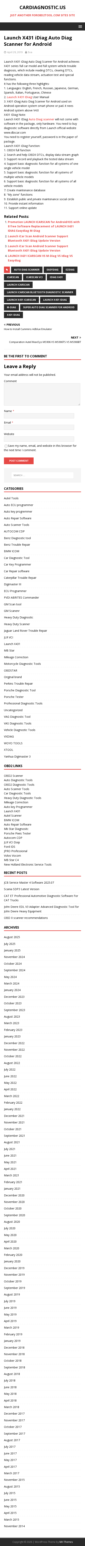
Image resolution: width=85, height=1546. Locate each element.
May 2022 (10, 1083)
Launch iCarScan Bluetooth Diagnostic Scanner (40, 292)
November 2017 (14, 1420)
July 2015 (9, 1493)
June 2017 (10, 1453)
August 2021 (12, 1142)
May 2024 (10, 977)
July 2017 (9, 1446)
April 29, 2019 (15, 52)
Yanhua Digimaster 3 (17, 756)
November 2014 (14, 1526)
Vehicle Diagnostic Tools (19, 730)
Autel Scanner (13, 815)
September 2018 (14, 1367)
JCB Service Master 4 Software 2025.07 (29, 882)
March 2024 (11, 983)
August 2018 (12, 1374)
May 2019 (10, 1314)
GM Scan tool (12, 604)
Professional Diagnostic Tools (23, 703)
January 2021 (12, 1188)
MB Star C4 (11, 860)
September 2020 (14, 1215)
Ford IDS (9, 847)
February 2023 (13, 1030)
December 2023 (14, 997)
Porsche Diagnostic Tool (20, 690)
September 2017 (14, 1433)
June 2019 (10, 1308)
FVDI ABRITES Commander (21, 597)
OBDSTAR (10, 670)
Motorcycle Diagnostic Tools (22, 664)
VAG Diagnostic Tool (17, 716)
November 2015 (14, 1480)
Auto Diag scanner (41, 119)
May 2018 (10, 1394)
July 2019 (9, 1301)
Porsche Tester (14, 697)
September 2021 (14, 1135)
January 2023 (12, 1036)
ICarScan (13, 277)
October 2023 (13, 1003)
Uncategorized (13, 710)
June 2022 (10, 1076)
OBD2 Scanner (13, 776)
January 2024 (12, 990)
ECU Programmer (15, 591)
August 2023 (12, 1016)
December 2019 (14, 1268)
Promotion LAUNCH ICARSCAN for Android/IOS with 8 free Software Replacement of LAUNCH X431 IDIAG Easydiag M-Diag (44, 226)
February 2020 (13, 1255)
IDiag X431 (56, 277)
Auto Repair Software (17, 518)
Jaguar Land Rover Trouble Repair (25, 630)
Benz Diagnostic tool (17, 538)
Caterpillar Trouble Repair (20, 578)
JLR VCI (8, 637)
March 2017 (11, 1473)
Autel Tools (11, 498)
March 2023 (11, 1023)
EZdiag (70, 269)
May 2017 (10, 1460)
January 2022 (12, 1109)
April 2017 (10, 1467)
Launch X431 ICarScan (21, 299)
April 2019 (10, 1321)
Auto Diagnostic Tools (18, 780)
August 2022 (12, 1063)
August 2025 (12, 937)
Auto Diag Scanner (27, 269)
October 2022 (13, 1056)
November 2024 (14, 957)
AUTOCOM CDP (14, 531)
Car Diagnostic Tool (16, 558)
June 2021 (10, 1155)
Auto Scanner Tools (16, 525)
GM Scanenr (12, 611)
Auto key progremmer (18, 511)
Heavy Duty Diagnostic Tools (22, 798)
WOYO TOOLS (13, 743)
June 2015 (10, 1500)
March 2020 (11, 1248)
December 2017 (14, 1413)
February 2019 (13, 1334)
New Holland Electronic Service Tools (28, 864)
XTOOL (8, 750)
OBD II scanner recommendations (26, 918)
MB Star (9, 650)
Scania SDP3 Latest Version (21, 889)
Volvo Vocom (12, 855)
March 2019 (11, 1327)
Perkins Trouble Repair (18, 683)
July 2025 (9, 944)
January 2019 (12, 1341)
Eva (30, 52)
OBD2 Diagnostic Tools (19, 784)
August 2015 (12, 1486)
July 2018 (9, 1380)
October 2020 (13, 1208)
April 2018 (10, 1400)
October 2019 (13, 1281)
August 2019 (12, 1294)
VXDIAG (9, 736)
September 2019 (14, 1288)
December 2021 (14, 1116)
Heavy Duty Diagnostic (18, 617)
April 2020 (10, 1241)
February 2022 (13, 1102)
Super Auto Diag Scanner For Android (49, 307)
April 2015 (10, 1513)
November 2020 (14, 1202)
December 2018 (14, 1347)
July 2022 (9, 1069)
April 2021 (10, 1169)
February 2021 (13, 1182)
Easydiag (53, 269)
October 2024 (13, 963)
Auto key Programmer (18, 807)
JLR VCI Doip (12, 842)
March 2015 (11, 1519)
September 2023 (14, 1010)
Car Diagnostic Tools (17, 793)
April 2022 (10, 1089)
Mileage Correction (16, 657)
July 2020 (9, 1228)
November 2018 (14, 1354)
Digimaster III (12, 584)
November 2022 (14, 1049)
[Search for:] (42, 475)
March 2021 (11, 1175)
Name (8, 411)
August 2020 (12, 1222)
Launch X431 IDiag (19, 97)
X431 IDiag (13, 315)
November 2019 (14, 1274)
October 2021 (13, 1129)
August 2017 (12, 1440)
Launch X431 (12, 644)
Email (8, 422)
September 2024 (14, 970)
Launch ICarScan (18, 284)
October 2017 (13, 1427)
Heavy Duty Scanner (17, 624)
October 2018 (13, 1360)
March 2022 (11, 1096)
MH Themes (66, 1542)
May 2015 (10, 1506)
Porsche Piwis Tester (17, 833)
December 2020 (14, 1195)
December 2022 (14, 1043)
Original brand (13, 677)
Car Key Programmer (17, 564)
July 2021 (9, 1149)
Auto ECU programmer (18, 505)
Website (9, 434)
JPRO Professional (15, 851)
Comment (10, 381)
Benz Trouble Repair (17, 544)
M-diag (11, 307)
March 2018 (11, 1407)
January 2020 (12, 1261)
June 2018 (10, 1387)
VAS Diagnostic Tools (17, 723)
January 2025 (12, 950)
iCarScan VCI (34, 277)
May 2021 (10, 1162)
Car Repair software (16, 571)
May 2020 (10, 1235)
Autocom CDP (13, 838)
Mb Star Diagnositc (16, 829)
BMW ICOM (11, 551)
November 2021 (14, 1122)
